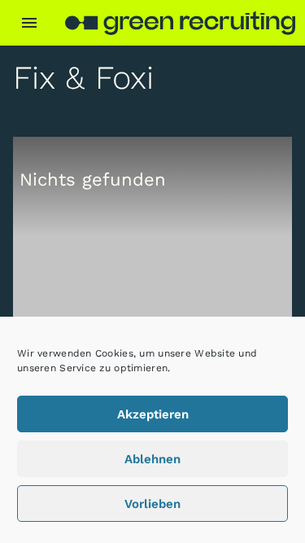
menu (29, 23)
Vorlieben (152, 504)
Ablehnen (152, 459)
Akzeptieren (153, 414)
